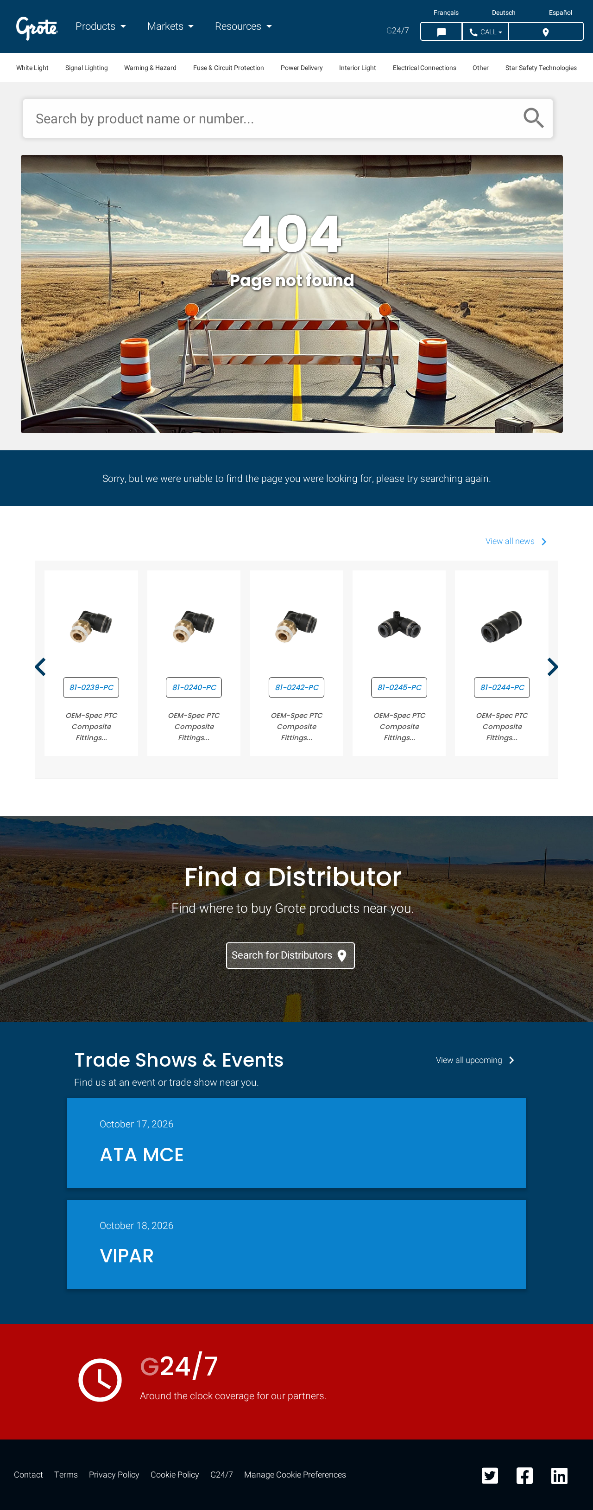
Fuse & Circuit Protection (228, 68)
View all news (518, 541)
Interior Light (357, 68)
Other (481, 68)
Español (560, 13)
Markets (166, 26)
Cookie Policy (175, 1475)
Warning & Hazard (150, 68)
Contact (28, 1475)
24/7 (397, 31)
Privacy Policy (114, 1475)
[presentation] (40, 668)
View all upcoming (477, 1060)
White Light (32, 68)
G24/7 (221, 1475)
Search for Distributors (290, 955)
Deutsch (504, 13)
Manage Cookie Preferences (295, 1475)
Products (97, 26)
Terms (66, 1475)
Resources (239, 26)
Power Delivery (302, 68)
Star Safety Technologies (541, 68)
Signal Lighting (86, 68)
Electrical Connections (424, 68)
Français (446, 13)
